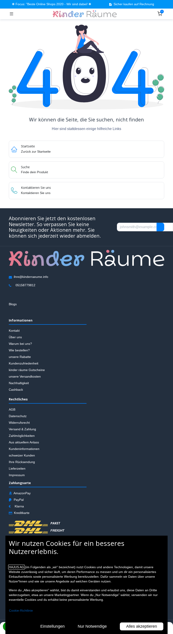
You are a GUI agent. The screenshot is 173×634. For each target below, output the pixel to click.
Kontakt (14, 331)
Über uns (15, 337)
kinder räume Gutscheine (27, 370)
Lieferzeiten (17, 468)
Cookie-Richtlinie (21, 610)
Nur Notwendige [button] (92, 626)
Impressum (17, 475)
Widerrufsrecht (19, 422)
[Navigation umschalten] (11, 14)
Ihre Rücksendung (22, 462)
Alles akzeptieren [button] (141, 626)
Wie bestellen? (19, 350)
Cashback (16, 390)
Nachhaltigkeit (19, 383)
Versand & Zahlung (22, 429)
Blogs (13, 304)
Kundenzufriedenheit (23, 363)
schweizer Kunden (22, 455)
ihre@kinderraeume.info (31, 277)
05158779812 (25, 285)
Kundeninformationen (24, 449)
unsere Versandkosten (25, 377)
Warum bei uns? (20, 344)
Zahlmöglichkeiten (22, 436)
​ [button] (160, 227)
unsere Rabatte (20, 357)
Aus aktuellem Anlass (24, 442)
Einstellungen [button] (52, 626)
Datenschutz (18, 416)
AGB (12, 409)
